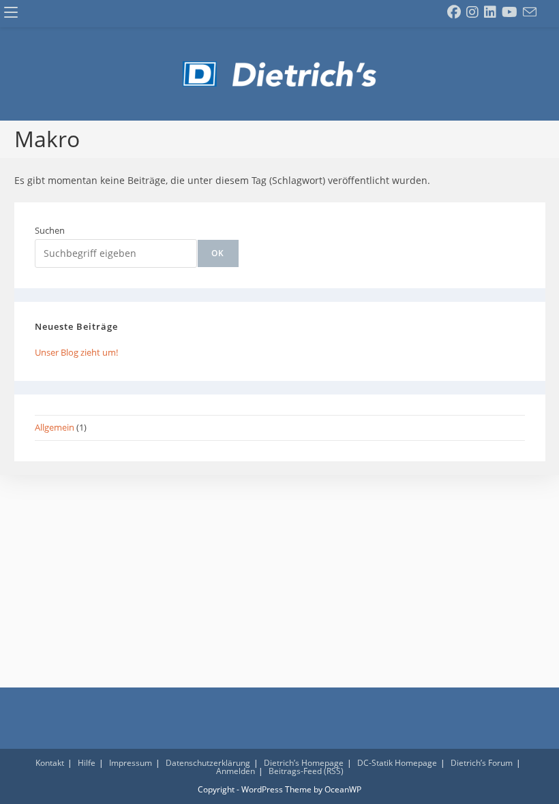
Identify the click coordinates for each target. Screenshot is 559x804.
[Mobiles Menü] (11, 13)
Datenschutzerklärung (208, 763)
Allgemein (54, 427)
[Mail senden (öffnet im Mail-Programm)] (530, 12)
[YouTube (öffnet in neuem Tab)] (509, 12)
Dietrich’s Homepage (304, 763)
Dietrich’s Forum (482, 763)
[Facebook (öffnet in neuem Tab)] (454, 12)
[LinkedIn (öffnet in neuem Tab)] (490, 12)
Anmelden (235, 771)
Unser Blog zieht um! (76, 352)
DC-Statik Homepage (397, 763)
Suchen (50, 230)
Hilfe (86, 763)
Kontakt (49, 763)
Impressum (130, 763)
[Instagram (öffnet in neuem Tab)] (472, 12)
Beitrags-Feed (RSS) (306, 771)
